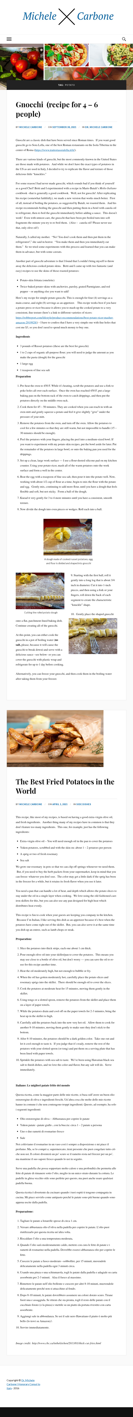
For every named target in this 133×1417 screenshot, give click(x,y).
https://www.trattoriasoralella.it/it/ (55, 150)
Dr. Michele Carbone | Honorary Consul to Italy (23, 1384)
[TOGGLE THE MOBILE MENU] (9, 39)
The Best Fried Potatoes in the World (65, 786)
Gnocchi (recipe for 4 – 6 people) (57, 108)
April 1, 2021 (59, 804)
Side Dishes (83, 804)
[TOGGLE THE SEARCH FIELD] (123, 39)
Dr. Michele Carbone (99, 127)
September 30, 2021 (64, 127)
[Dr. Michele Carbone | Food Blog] (66, 24)
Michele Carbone (30, 127)
